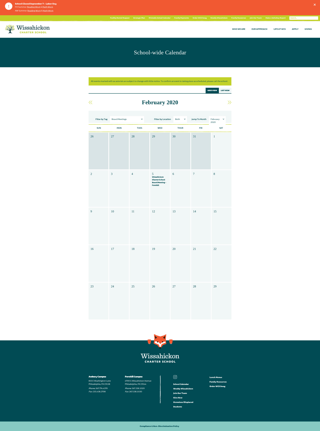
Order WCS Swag (200, 18)
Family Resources (238, 18)
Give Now (177, 398)
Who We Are (238, 29)
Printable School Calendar (159, 18)
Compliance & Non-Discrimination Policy (159, 426)
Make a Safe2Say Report (276, 18)
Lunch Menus (216, 377)
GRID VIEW (212, 90)
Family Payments (181, 18)
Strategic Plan (139, 18)
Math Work (47, 7)
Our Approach (259, 29)
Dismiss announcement (314, 4)
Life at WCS (280, 29)
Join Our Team (256, 18)
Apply (295, 29)
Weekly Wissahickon (219, 18)
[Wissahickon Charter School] (27, 29)
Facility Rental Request (120, 18)
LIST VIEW (225, 90)
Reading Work (33, 7)
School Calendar (181, 384)
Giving (308, 29)
